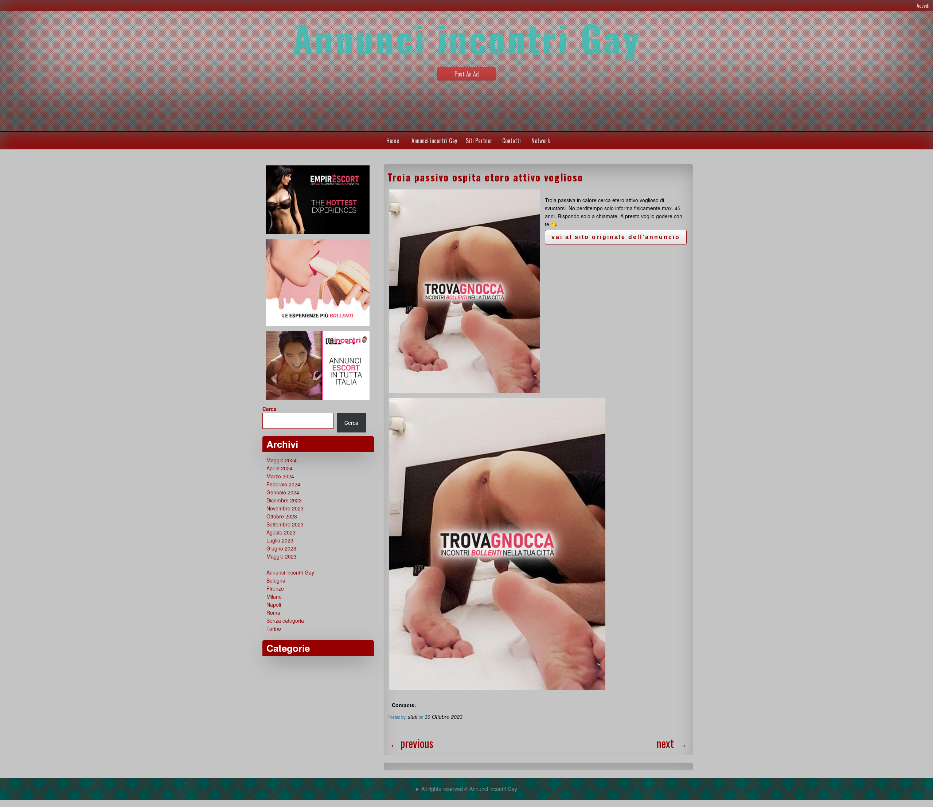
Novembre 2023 (285, 508)
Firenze (275, 588)
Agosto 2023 (281, 532)
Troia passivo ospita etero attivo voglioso (485, 177)
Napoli (273, 604)
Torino (273, 628)
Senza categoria (285, 620)
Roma (273, 612)
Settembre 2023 (285, 524)
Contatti (511, 140)
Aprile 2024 (279, 468)
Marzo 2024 (280, 476)
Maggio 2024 (281, 460)
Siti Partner (479, 140)
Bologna (275, 580)
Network (540, 140)
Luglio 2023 (279, 540)
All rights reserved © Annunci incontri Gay (469, 788)
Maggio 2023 (281, 556)
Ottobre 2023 (281, 516)
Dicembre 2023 (284, 500)
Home (392, 140)
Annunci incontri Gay (434, 140)
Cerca (269, 408)
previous (411, 743)
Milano (274, 596)
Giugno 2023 (281, 548)
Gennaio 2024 (282, 492)
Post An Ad (466, 74)
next (671, 743)
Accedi (923, 5)
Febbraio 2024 (283, 484)
